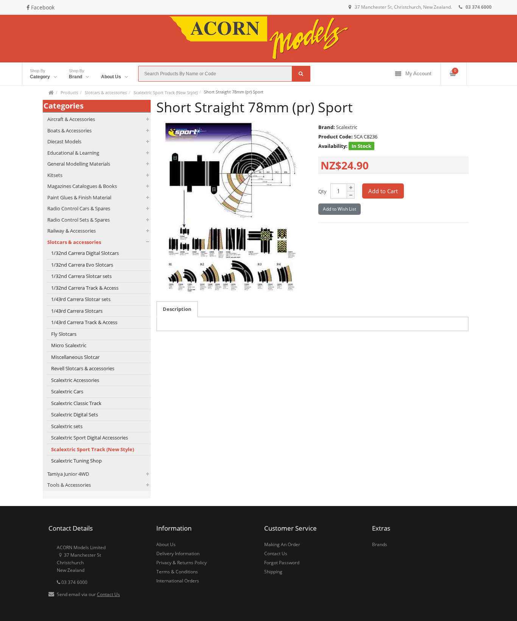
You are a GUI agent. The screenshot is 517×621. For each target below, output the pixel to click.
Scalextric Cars (67, 391)
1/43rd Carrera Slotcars (77, 310)
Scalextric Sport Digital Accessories (89, 437)
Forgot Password (281, 562)
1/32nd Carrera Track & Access (84, 287)
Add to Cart (383, 191)
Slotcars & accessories (106, 92)
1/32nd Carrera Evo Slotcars (82, 264)
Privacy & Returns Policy (181, 562)
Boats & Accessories (69, 130)
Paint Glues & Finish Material (79, 197)
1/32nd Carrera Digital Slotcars (85, 253)
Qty (322, 191)
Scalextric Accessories (75, 380)
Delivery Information (177, 553)
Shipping (273, 571)
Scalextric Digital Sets (74, 414)
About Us (166, 544)
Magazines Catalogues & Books (82, 186)
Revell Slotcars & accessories (82, 368)
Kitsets (54, 175)
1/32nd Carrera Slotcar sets (81, 276)
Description (177, 309)
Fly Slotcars (63, 334)
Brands (379, 544)
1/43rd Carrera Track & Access (84, 322)
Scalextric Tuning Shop (76, 460)
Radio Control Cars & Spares (78, 208)
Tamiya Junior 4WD (68, 473)
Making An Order (282, 544)
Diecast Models (64, 141)
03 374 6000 (73, 582)
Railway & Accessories (71, 230)
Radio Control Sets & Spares (78, 219)
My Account (418, 73)
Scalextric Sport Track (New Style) (166, 92)
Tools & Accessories (69, 484)
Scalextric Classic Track (76, 403)
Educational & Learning (73, 152)
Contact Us (108, 594)
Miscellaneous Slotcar (75, 357)
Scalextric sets (67, 426)
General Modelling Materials (78, 163)
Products (69, 92)
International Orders (177, 581)
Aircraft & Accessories (71, 119)
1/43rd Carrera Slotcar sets (81, 299)
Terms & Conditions (177, 571)
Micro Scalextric (68, 345)
